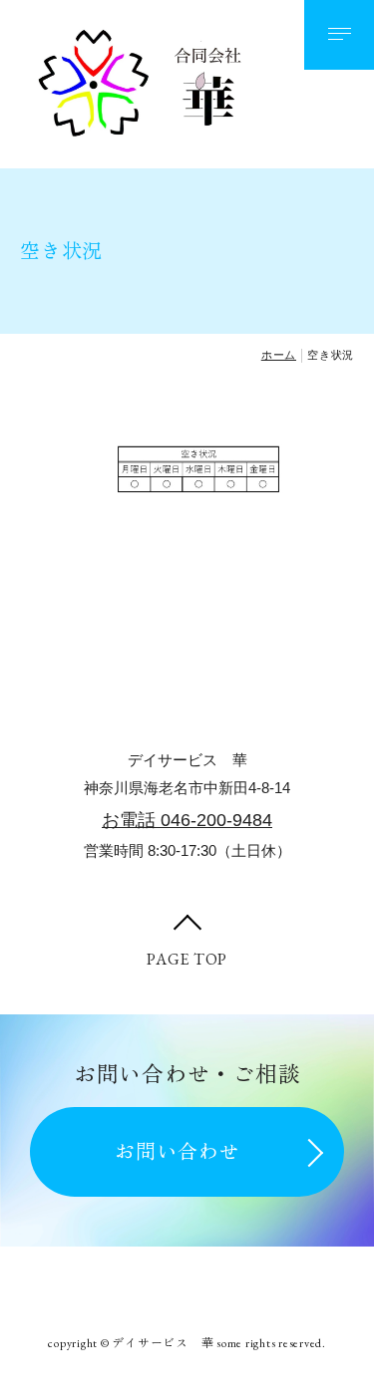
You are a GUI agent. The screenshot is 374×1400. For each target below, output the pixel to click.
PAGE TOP (187, 959)
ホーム (278, 355)
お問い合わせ (177, 1152)
